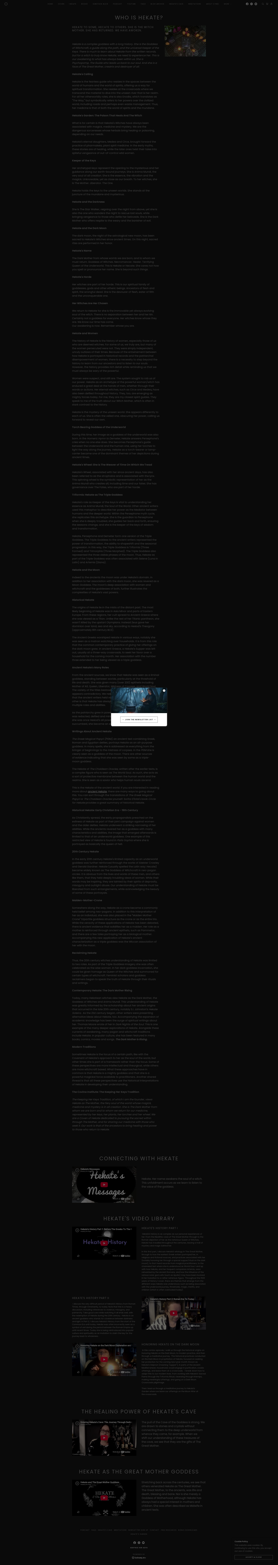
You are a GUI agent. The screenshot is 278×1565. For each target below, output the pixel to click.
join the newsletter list (139, 719)
